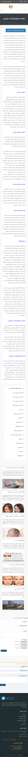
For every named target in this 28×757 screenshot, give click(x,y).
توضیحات (25, 631)
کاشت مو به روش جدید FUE (15, 746)
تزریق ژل (21, 439)
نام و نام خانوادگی (23, 625)
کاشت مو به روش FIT (18, 401)
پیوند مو (24, 714)
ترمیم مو (16, 743)
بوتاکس (21, 451)
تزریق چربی (20, 447)
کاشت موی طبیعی (17, 747)
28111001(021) (22, 734)
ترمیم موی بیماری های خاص (17, 435)
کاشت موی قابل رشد (21, 716)
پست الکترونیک (24, 666)
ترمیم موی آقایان (19, 426)
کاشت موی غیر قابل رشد (21, 720)
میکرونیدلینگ (20, 456)
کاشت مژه (20, 418)
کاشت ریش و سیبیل (18, 414)
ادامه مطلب (21, 477)
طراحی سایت (19, 755)
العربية (25, 1)
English (21, 1)
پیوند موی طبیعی (22, 718)
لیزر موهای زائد (19, 443)
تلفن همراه (24, 621)
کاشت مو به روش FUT (18, 393)
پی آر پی (21, 409)
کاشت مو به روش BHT (18, 405)
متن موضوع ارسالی (23, 675)
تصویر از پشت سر (23, 646)
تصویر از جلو (24, 639)
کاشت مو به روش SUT (18, 397)
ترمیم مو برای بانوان (18, 430)
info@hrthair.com (21, 736)
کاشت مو (20, 743)
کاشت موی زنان (19, 422)
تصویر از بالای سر (23, 643)
